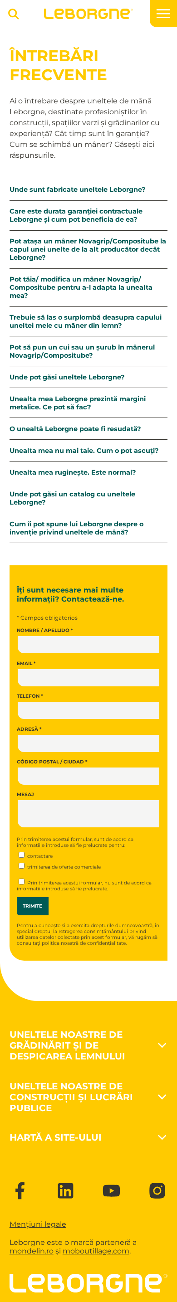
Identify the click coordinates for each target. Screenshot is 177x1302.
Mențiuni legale (38, 1224)
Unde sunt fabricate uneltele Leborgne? (78, 189)
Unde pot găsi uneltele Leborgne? (67, 377)
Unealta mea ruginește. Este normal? (73, 472)
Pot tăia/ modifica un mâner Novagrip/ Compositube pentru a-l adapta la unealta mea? (81, 287)
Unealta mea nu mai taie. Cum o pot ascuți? (84, 451)
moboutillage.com (96, 1251)
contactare (39, 856)
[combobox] (10, 18)
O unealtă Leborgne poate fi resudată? (75, 429)
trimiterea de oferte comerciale (63, 867)
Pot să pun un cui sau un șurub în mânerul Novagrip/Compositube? (82, 351)
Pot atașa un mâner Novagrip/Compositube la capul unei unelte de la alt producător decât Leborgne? (88, 249)
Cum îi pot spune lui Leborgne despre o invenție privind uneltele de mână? (76, 528)
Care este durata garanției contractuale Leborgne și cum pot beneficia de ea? (76, 215)
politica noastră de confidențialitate (84, 943)
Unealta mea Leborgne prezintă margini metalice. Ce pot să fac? (78, 403)
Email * (26, 663)
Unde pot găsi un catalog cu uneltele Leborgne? (72, 498)
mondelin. (28, 1251)
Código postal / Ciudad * (52, 762)
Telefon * (30, 696)
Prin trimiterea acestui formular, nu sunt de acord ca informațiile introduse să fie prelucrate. (84, 886)
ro (50, 1251)
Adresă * (29, 729)
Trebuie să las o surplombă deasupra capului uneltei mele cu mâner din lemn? (86, 321)
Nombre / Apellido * (45, 630)
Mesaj (25, 794)
